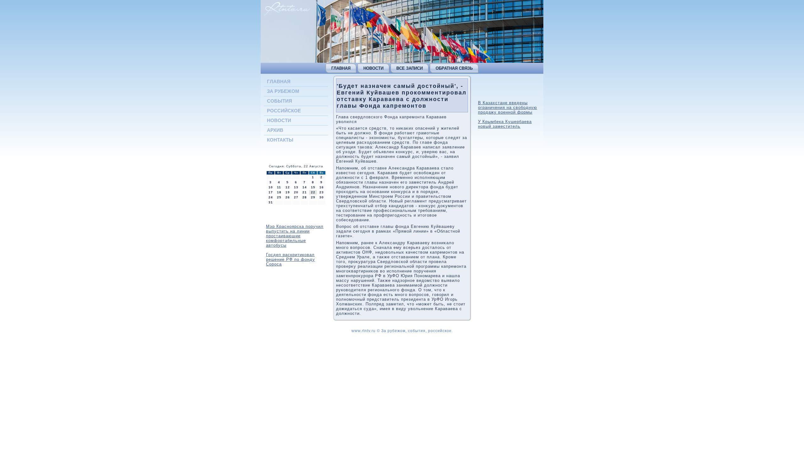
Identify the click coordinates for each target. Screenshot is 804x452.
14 (304, 187)
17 (271, 192)
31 (271, 202)
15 (313, 187)
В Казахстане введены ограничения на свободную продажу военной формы (507, 107)
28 (304, 197)
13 (296, 187)
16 (321, 187)
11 (279, 187)
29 (313, 197)
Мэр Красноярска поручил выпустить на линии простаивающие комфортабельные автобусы (294, 236)
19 (287, 192)
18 (279, 192)
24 (271, 197)
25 (279, 197)
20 (296, 192)
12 (287, 187)
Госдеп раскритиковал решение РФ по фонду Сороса (290, 259)
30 (321, 197)
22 (313, 192)
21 (304, 192)
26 (287, 197)
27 (296, 197)
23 (321, 192)
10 (271, 187)
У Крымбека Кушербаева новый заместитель (505, 124)
